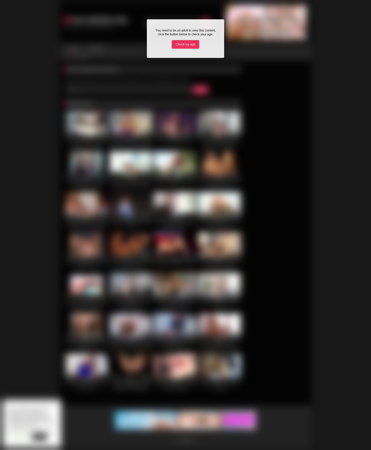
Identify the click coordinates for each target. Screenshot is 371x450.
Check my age (185, 44)
